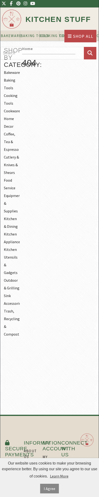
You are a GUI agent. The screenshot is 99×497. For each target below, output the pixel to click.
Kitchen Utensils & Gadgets (11, 261)
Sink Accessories (12, 299)
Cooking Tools (11, 99)
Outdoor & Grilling (11, 284)
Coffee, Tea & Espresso (11, 142)
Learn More (59, 476)
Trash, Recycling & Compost (12, 323)
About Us (30, 454)
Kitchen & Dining (11, 222)
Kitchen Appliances (12, 238)
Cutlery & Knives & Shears (11, 165)
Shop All (82, 36)
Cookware (12, 110)
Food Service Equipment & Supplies (12, 195)
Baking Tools (9, 84)
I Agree (49, 488)
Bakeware (12, 72)
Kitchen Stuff (58, 19)
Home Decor (9, 122)
